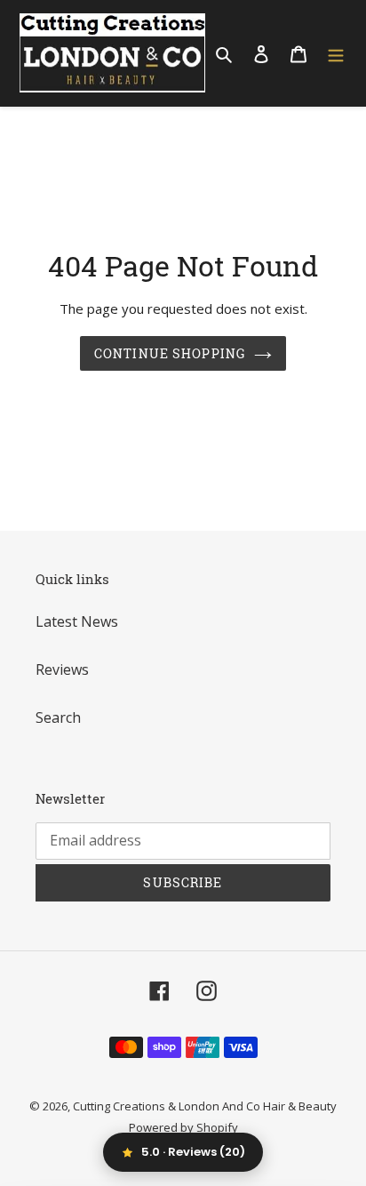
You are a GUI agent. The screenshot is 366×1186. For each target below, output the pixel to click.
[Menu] (335, 53)
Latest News (77, 621)
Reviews (62, 669)
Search (58, 717)
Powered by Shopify (183, 1127)
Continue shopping (169, 353)
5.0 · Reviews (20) (193, 1151)
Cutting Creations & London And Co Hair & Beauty (205, 1106)
